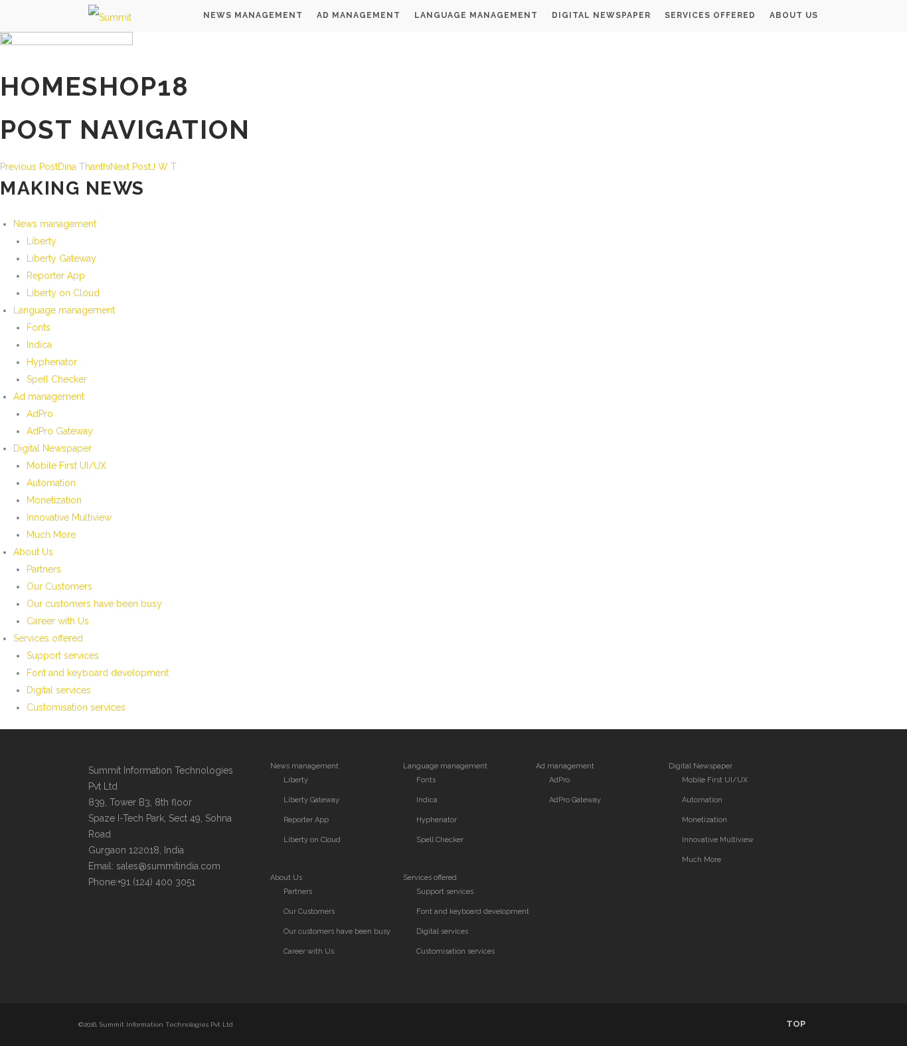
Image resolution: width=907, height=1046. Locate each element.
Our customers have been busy (94, 603)
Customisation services (76, 707)
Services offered (710, 15)
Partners (44, 569)
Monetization (54, 500)
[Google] (153, 920)
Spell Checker (57, 379)
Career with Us (58, 621)
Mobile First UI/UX (66, 465)
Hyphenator (52, 362)
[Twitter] (100, 920)
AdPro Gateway (60, 431)
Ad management (48, 396)
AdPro (40, 413)
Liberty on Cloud (63, 293)
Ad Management (358, 15)
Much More (51, 534)
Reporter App (56, 275)
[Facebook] (126, 920)
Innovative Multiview (69, 517)
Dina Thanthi (55, 166)
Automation (51, 483)
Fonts (38, 327)
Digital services (59, 690)
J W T (143, 166)
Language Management (476, 15)
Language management (64, 310)
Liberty (41, 241)
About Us (794, 15)
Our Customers (59, 586)
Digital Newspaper (601, 15)
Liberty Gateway (61, 258)
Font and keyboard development (98, 672)
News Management (253, 15)
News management (54, 223)
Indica (39, 344)
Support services (63, 655)
